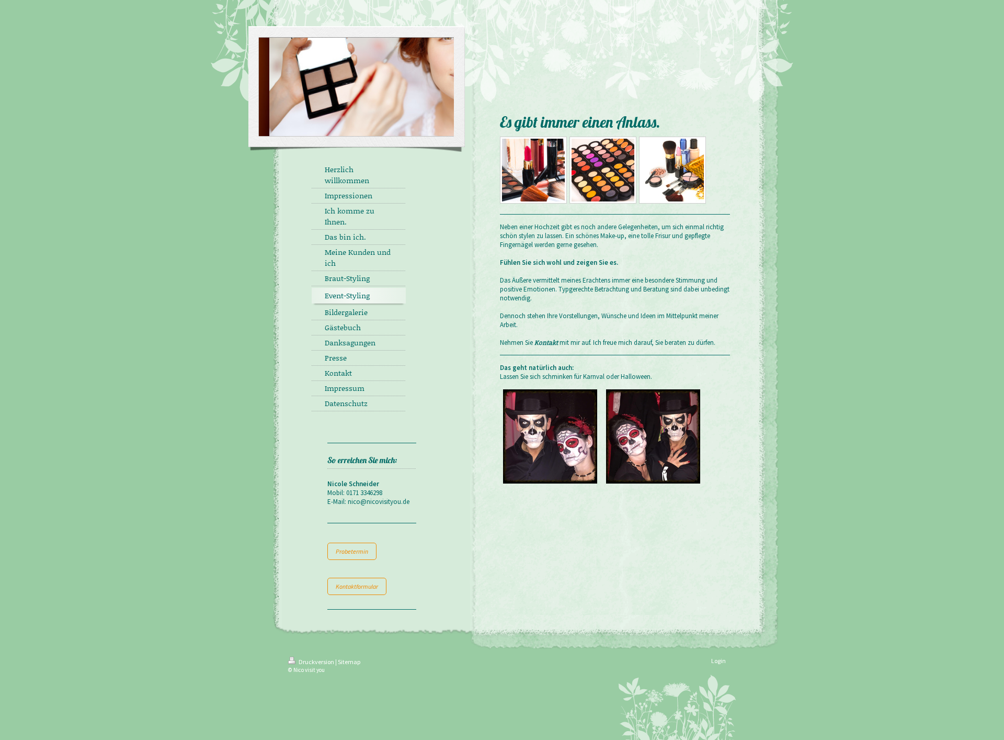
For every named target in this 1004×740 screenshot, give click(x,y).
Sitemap (349, 662)
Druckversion (316, 662)
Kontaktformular (357, 586)
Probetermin (352, 551)
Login (718, 661)
